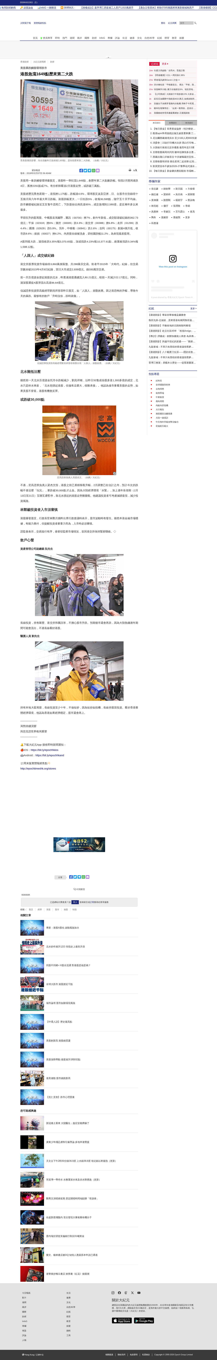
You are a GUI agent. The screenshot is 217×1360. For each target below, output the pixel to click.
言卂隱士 (180, 211)
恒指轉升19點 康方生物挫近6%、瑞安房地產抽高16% (174, 89)
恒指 (74, 909)
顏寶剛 (166, 200)
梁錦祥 (166, 194)
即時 (57, 38)
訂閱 (92, 902)
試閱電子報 (26, 23)
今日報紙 (26, 1293)
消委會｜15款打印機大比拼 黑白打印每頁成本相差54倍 (174, 143)
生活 (124, 38)
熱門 (64, 38)
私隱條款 (146, 1355)
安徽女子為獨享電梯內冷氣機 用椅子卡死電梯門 (175, 103)
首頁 (35, 38)
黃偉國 (154, 200)
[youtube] (139, 1293)
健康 (132, 38)
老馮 (192, 211)
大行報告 (160, 409)
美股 (48, 909)
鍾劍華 (166, 189)
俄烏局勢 (160, 401)
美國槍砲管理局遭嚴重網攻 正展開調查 (172, 113)
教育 (174, 38)
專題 (24, 1330)
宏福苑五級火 (162, 426)
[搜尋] (195, 23)
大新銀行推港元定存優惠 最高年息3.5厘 (173, 147)
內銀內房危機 (162, 405)
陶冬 (153, 217)
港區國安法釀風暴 (164, 413)
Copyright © (159, 1355)
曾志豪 (154, 189)
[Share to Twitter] (85, 170)
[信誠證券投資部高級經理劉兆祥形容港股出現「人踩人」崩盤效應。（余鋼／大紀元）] (79, 331)
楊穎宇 (179, 200)
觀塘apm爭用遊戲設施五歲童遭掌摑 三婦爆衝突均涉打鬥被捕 (174, 133)
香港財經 (24, 62)
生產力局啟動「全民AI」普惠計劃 (169, 70)
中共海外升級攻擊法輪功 (167, 422)
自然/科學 (150, 38)
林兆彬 (154, 206)
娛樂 (181, 38)
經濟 (40, 909)
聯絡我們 (121, 1355)
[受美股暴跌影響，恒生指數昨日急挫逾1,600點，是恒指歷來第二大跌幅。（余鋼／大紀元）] (79, 118)
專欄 (110, 38)
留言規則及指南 (26, 894)
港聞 (72, 38)
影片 (24, 1297)
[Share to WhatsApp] (93, 170)
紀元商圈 (172, 23)
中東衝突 (160, 397)
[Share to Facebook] (81, 170)
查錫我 (176, 217)
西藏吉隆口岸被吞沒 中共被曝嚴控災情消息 (174, 157)
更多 (187, 217)
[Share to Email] (97, 170)
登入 (75, 902)
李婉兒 (166, 211)
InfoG (102, 38)
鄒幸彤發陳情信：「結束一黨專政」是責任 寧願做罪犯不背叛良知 (175, 108)
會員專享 (47, 38)
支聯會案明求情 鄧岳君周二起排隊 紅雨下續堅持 (174, 161)
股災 (31, 909)
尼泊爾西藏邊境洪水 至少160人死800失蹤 (175, 138)
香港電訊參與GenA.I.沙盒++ (167, 80)
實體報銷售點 (40, 23)
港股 (66, 909)
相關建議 (109, 1355)
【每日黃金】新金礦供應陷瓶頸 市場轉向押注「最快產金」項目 (174, 171)
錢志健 (154, 194)
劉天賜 (179, 189)
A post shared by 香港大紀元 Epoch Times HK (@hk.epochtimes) (181, 297)
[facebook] (119, 1293)
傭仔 (165, 206)
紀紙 (159, 38)
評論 (117, 38)
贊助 (163, 23)
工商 (68, 1335)
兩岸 (79, 38)
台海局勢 (160, 389)
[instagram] (113, 1293)
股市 (57, 909)
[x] (132, 1293)
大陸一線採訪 (162, 418)
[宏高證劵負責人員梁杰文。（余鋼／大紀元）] (79, 440)
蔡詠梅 (191, 200)
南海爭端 (160, 393)
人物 (24, 1340)
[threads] (126, 1293)
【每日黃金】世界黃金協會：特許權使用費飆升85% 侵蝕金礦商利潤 (174, 129)
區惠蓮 (154, 223)
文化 (139, 38)
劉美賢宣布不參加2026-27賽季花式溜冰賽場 (175, 166)
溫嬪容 (164, 217)
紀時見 (159, 380)
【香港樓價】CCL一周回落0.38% (169, 75)
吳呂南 (179, 194)
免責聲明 (134, 1355)
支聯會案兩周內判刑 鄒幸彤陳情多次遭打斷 (174, 152)
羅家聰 (191, 194)
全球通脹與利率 (163, 385)
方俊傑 (191, 189)
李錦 (187, 206)
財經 (94, 38)
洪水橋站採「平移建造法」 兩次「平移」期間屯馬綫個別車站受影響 (175, 84)
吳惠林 (154, 211)
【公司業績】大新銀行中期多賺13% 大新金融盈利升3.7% (175, 94)
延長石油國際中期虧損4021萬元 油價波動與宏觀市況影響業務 (175, 99)
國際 (87, 38)
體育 (167, 38)
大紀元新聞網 (39, 62)
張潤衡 (176, 206)
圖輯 (68, 1330)
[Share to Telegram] (89, 170)
